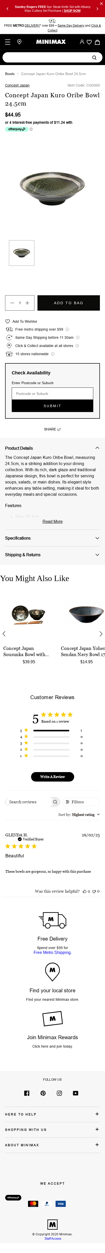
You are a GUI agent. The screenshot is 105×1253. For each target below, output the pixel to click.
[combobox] (79, 814)
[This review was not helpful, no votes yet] (94, 891)
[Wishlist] (89, 42)
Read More (53, 521)
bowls (10, 74)
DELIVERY (32, 25)
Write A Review (52, 776)
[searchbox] (28, 802)
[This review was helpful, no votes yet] (84, 891)
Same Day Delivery (71, 25)
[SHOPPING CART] (97, 42)
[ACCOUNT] (82, 42)
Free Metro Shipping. (53, 952)
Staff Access (52, 1238)
